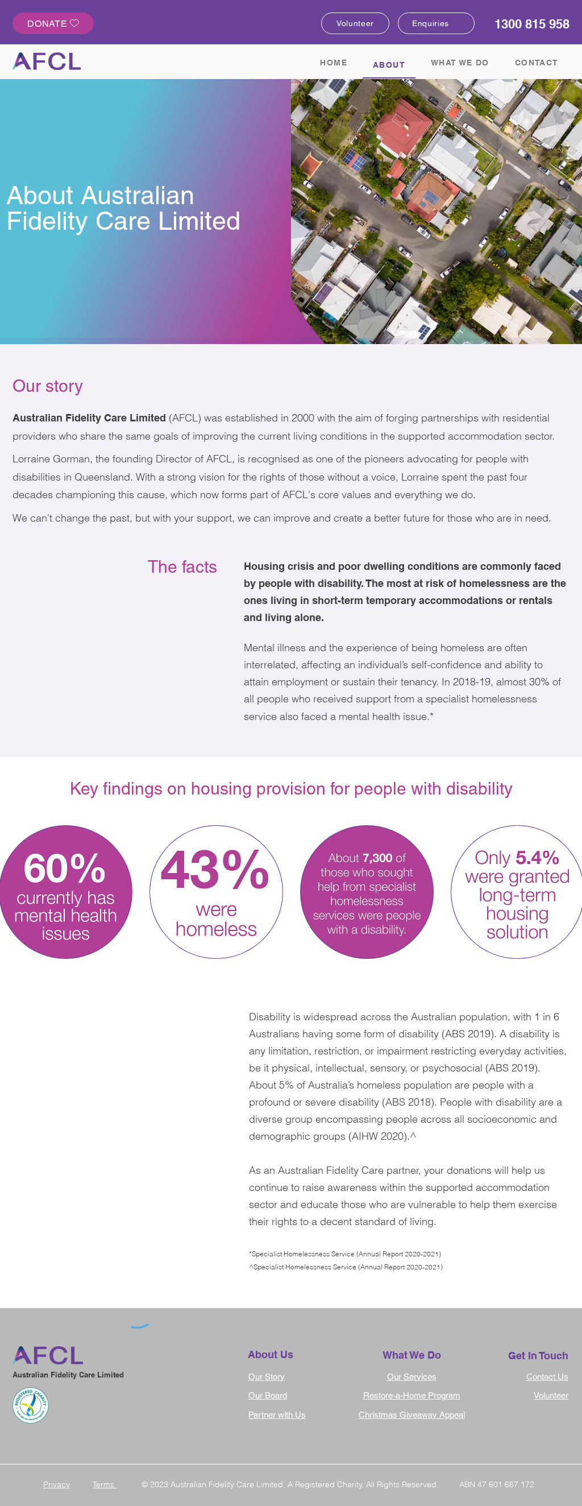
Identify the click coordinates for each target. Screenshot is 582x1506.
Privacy (56, 1484)
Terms (105, 1484)
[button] (216, 892)
